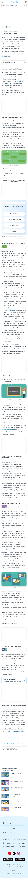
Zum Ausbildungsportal (11, 828)
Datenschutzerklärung (22, 238)
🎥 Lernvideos (14, 214)
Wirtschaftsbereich (19, 731)
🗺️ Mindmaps (14, 225)
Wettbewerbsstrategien (14, 31)
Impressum (8, 864)
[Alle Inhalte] (2, 2)
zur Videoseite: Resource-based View (14, 744)
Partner (23, 843)
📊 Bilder (14, 231)
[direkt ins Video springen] (14, 157)
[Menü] (26, 2)
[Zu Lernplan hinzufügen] (2, 27)
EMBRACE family (17, 873)
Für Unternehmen (9, 843)
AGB (14, 864)
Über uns (7, 839)
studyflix (15, 2)
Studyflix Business (9, 846)
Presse (23, 846)
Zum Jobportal (9, 832)
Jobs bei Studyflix (21, 839)
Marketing (4, 31)
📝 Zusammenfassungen (14, 219)
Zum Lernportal (9, 823)
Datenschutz (19, 864)
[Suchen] (25, 5)
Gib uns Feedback (20, 866)
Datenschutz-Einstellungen (9, 866)
